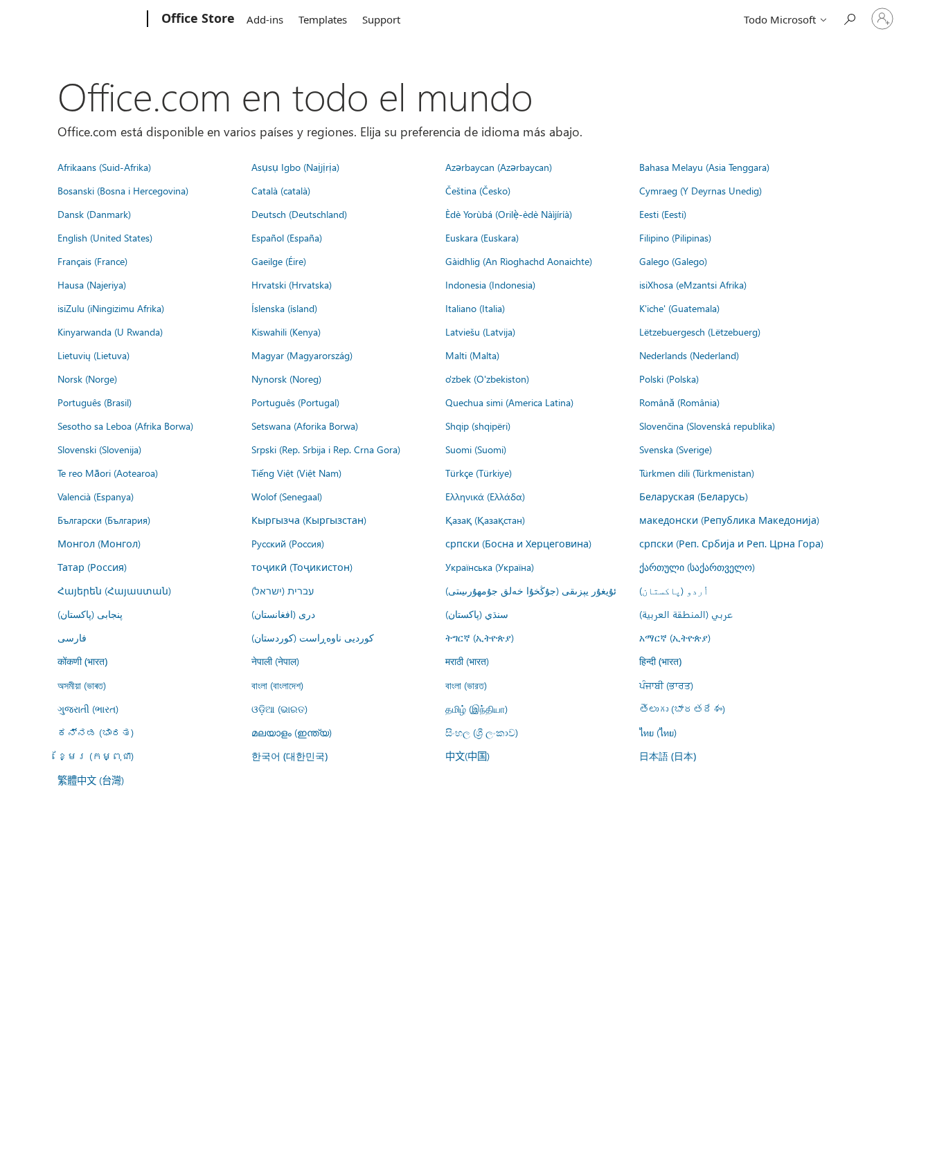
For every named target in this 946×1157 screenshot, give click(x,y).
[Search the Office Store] (849, 17)
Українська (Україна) (489, 567)
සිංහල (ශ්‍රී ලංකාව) (481, 732)
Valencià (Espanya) (95, 496)
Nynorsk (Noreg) (286, 378)
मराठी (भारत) (467, 661)
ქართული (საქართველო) (697, 567)
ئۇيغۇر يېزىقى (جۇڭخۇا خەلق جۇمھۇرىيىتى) (530, 590)
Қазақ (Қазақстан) (485, 520)
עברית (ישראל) (282, 590)
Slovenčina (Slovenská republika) (707, 425)
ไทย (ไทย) (658, 732)
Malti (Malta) (472, 355)
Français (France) (92, 261)
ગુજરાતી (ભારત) (87, 709)
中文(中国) (467, 756)
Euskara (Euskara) (482, 237)
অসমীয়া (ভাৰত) (81, 685)
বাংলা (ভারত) (466, 685)
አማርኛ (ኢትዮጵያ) (675, 637)
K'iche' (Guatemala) (679, 308)
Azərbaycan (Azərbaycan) (498, 167)
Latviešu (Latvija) (480, 331)
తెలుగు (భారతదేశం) (682, 709)
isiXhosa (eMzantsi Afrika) (693, 284)
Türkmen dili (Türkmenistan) (696, 473)
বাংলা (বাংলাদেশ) (277, 685)
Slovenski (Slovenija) (99, 449)
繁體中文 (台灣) (90, 780)
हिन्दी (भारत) (660, 661)
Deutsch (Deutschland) (299, 214)
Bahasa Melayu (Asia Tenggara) (704, 167)
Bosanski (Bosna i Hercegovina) (122, 190)
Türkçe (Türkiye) (478, 473)
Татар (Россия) (92, 567)
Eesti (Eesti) (662, 214)
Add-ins (265, 19)
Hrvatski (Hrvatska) (291, 284)
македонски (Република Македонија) (729, 520)
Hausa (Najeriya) (91, 284)
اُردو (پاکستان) (673, 590)
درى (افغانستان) (283, 614)
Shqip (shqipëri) (477, 425)
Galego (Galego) (673, 261)
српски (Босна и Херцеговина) (518, 543)
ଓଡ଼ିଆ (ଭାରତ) (279, 709)
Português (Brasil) (94, 402)
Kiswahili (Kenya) (286, 331)
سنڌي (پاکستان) (476, 614)
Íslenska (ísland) (284, 308)
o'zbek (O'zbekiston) (487, 378)
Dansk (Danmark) (94, 214)
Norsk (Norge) (87, 378)
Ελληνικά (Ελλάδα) (485, 496)
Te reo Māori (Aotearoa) (107, 473)
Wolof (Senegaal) (286, 496)
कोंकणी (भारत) (82, 661)
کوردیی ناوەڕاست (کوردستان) (312, 637)
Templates (322, 19)
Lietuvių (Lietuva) (93, 355)
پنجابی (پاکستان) (90, 614)
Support (381, 19)
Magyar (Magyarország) (301, 355)
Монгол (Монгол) (99, 543)
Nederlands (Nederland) (689, 355)
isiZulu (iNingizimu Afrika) (110, 308)
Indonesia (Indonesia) (490, 284)
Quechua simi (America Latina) (509, 402)
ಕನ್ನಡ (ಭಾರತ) (95, 732)
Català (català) (280, 190)
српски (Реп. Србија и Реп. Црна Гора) (731, 543)
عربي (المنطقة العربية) (686, 614)
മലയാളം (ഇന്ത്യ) (291, 732)
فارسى (72, 637)
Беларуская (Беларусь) (693, 496)
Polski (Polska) (669, 378)
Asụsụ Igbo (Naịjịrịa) (295, 167)
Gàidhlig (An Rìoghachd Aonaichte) (518, 261)
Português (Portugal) (295, 402)
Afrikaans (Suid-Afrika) (104, 167)
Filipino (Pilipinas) (675, 237)
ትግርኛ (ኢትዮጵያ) (479, 637)
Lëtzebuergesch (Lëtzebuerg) (699, 331)
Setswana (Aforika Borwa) (304, 425)
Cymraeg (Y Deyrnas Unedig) (700, 190)
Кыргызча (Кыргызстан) (308, 520)
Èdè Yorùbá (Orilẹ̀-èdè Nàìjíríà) (508, 214)
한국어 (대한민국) (289, 756)
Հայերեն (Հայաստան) (114, 590)
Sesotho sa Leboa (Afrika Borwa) (125, 425)
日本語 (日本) (667, 756)
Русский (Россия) (287, 543)
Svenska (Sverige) (675, 449)
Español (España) (286, 237)
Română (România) (679, 402)
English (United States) (104, 237)
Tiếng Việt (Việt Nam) (296, 473)
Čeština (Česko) (477, 190)
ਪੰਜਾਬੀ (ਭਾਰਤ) (666, 685)
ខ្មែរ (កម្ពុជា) (95, 756)
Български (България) (103, 520)
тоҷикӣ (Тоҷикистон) (301, 567)
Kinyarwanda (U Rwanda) (110, 331)
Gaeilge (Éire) (278, 261)
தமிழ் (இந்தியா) (476, 709)
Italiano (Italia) (475, 308)
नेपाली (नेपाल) (275, 661)
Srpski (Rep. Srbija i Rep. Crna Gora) (325, 449)
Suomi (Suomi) (475, 449)
